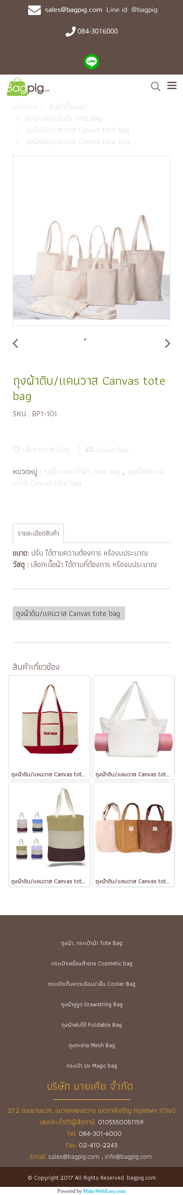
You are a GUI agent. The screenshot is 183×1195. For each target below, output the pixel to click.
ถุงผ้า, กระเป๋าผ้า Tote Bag (91, 942)
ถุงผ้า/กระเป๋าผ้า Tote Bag (83, 471)
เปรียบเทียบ (111, 449)
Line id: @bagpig (131, 9)
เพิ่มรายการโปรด (44, 449)
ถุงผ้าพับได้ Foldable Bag (91, 1024)
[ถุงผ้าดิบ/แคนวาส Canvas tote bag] (91, 241)
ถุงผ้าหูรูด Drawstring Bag (92, 1004)
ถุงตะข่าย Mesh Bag (92, 1045)
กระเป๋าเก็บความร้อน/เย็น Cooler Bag (91, 983)
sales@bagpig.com (73, 9)
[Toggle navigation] (172, 86)
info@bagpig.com (129, 1156)
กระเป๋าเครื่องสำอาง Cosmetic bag (91, 963)
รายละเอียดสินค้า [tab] (38, 533)
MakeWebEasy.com (104, 1191)
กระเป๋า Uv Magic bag (91, 1065)
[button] (152, 86)
